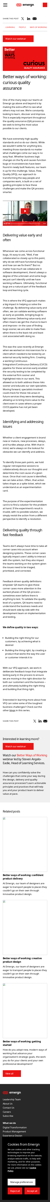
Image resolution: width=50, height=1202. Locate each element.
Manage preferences (21, 1182)
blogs (12, 710)
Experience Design (12, 1135)
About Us (7, 1103)
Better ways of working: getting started (22, 1043)
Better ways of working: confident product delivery (23, 876)
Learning (10, 27)
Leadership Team (12, 1099)
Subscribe (8, 1115)
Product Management (14, 1131)
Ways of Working (38, 27)
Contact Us (8, 1107)
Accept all (33, 1191)
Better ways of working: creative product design (22, 959)
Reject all (16, 1191)
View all (9, 1073)
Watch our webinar (15, 38)
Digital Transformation (15, 1127)
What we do (9, 1123)
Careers (7, 1111)
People (22, 27)
